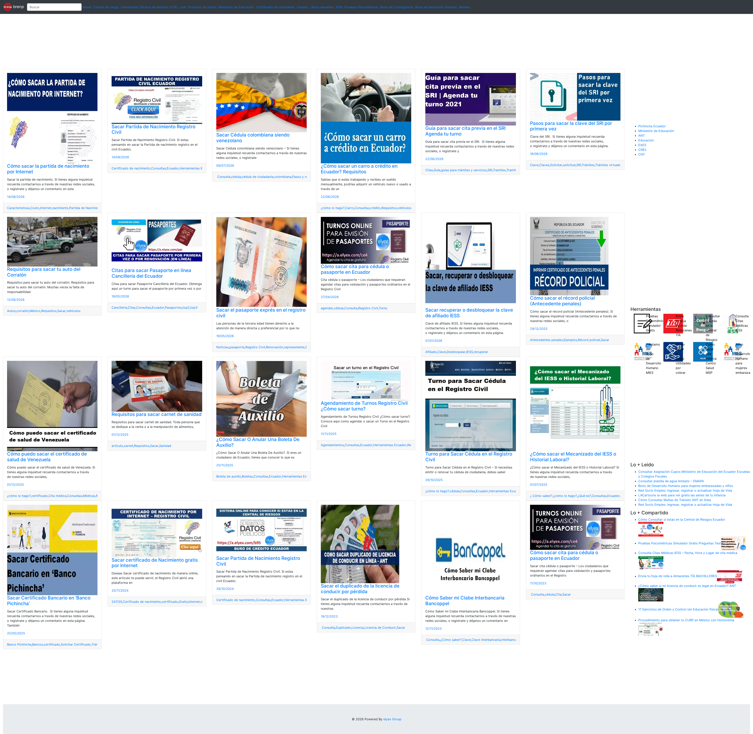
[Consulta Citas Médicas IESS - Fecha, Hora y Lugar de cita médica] (650, 562)
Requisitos (389, 208)
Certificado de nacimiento (275, 7)
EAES (642, 145)
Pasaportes (173, 307)
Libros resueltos (322, 7)
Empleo (302, 7)
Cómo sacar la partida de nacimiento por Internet (48, 169)
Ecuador (173, 168)
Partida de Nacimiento (86, 208)
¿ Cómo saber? (541, 496)
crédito (375, 208)
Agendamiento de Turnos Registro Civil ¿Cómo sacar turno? (364, 406)
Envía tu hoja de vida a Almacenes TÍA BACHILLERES (677, 576)
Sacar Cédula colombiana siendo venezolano (252, 137)
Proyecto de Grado (202, 7)
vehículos (404, 208)
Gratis (183, 602)
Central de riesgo (106, 7)
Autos (11, 311)
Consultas (158, 168)
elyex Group (392, 719)
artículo (117, 446)
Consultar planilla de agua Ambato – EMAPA (671, 481)
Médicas (89, 496)
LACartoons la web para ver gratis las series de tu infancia (682, 495)
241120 (117, 602)
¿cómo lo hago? (333, 208)
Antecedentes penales (546, 340)
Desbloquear (456, 352)
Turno (383, 308)
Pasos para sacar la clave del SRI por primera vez (571, 126)
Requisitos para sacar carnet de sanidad (157, 414)
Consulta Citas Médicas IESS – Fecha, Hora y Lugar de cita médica (687, 553)
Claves (544, 165)
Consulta (223, 177)
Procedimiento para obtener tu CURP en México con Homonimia (686, 620)
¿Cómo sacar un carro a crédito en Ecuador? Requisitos (359, 169)
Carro (349, 208)
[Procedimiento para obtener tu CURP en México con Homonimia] (650, 629)
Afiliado (431, 352)
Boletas (247, 476)
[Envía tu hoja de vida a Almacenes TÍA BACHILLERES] (729, 576)
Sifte (339, 7)
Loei (183, 7)
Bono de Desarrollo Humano (436, 7)
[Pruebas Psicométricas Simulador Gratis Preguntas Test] (733, 543)
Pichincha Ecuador (652, 126)
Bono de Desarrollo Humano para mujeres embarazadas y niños (685, 486)
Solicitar (556, 165)
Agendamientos (332, 445)
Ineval (87, 7)
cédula (236, 177)
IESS (469, 352)
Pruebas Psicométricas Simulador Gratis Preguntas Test (679, 543)
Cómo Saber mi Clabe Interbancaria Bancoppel (465, 600)
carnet (128, 446)
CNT (641, 154)
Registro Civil (255, 347)
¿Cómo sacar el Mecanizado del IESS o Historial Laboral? (573, 456)
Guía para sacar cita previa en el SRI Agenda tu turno (465, 131)
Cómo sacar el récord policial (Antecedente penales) (562, 301)
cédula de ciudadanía (257, 177)
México (35, 311)
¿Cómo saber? (451, 640)
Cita (559, 594)
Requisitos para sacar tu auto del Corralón (43, 272)
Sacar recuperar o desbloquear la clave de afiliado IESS (469, 312)
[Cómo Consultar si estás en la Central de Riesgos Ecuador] (650, 529)
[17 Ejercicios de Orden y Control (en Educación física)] (731, 609)
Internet (45, 208)
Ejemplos (570, 340)
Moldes (464, 7)
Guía (437, 170)
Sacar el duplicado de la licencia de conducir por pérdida (360, 588)
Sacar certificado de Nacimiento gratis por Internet (155, 562)
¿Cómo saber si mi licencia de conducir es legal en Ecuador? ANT (687, 586)
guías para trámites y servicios (464, 170)
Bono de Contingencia (396, 7)
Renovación (274, 347)
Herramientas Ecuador (196, 168)
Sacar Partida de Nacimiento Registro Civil (153, 129)
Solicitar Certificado (76, 644)
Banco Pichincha (19, 644)
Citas (429, 170)
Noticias (222, 347)
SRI (489, 170)
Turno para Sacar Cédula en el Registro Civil (468, 456)
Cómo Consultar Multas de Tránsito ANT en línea (674, 500)
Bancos (37, 644)
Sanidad (165, 446)
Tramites (499, 170)
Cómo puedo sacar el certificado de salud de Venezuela (47, 456)
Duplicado (343, 627)
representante (294, 347)
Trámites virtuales (608, 165)
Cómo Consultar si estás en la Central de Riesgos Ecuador (681, 519)
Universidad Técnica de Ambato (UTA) (149, 7)
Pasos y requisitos (305, 177)
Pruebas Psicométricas (361, 7)
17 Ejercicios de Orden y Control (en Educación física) (678, 609)
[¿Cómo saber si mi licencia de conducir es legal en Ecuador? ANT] (650, 595)
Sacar (61, 311)
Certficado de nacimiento (142, 602)
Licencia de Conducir (380, 627)
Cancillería (119, 307)
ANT (641, 135)
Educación (646, 140)
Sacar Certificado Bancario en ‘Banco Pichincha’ (48, 600)
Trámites (588, 165)
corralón (22, 311)
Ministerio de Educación (236, 7)
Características (18, 208)
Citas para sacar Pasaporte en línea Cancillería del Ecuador (151, 273)
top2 (186, 307)
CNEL (642, 150)
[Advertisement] (117, 41)
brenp (18, 6)
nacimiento (60, 208)
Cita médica (57, 496)
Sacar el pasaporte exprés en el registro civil (261, 312)
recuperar (481, 352)
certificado (40, 496)
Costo (34, 208)
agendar (327, 308)
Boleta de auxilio (228, 476)
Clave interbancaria (486, 640)
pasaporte (237, 347)
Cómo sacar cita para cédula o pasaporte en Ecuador (355, 269)
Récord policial (589, 340)
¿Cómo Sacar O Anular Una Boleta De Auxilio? (257, 442)
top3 (193, 307)
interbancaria (511, 640)
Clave (534, 165)
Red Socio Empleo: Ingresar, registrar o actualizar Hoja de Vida (685, 490)
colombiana (282, 177)
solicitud (569, 165)
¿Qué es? (584, 496)
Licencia (358, 627)
